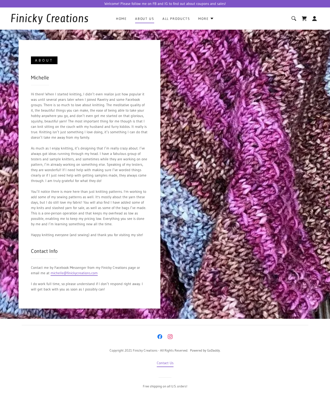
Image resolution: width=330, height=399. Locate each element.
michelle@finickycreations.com (74, 273)
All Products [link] (176, 18)
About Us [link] (144, 18)
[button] (206, 18)
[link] (52, 21)
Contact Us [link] (165, 363)
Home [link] (121, 18)
